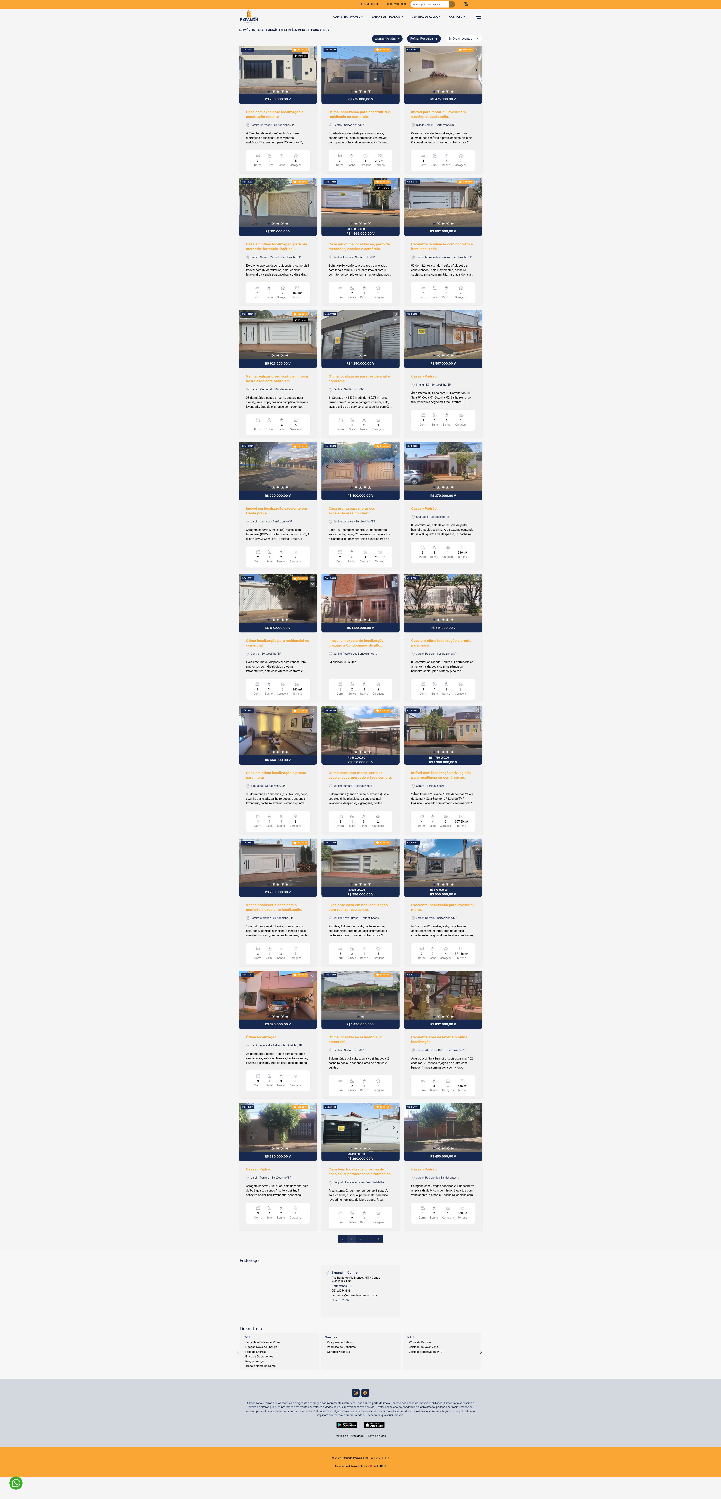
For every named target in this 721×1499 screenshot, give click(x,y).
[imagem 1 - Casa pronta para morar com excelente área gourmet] (360, 466)
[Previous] (245, 70)
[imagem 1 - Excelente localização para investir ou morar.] (443, 863)
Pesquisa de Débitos (340, 1342)
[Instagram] (356, 1393)
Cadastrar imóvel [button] (347, 16)
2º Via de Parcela (420, 1342)
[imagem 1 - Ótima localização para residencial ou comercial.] (278, 598)
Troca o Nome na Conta (260, 1365)
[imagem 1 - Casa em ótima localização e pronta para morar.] (443, 598)
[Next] (311, 70)
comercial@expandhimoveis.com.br (354, 1295)
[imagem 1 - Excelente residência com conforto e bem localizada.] (443, 202)
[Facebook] (365, 1393)
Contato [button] (456, 16)
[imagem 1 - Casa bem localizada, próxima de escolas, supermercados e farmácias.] (360, 1127)
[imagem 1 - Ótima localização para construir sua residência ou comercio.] (360, 70)
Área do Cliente (370, 4)
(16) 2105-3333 (341, 1290)
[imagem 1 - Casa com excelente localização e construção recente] (278, 70)
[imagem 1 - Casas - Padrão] (443, 334)
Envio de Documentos (259, 1356)
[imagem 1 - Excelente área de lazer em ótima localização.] (443, 995)
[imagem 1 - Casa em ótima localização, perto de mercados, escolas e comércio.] (360, 202)
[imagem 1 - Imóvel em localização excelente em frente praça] (278, 466)
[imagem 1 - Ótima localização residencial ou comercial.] (360, 995)
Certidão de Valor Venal (424, 1346)
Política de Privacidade (349, 1435)
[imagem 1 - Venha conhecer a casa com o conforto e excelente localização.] (278, 863)
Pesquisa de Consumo (341, 1346)
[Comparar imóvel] (312, 55)
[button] (466, 4)
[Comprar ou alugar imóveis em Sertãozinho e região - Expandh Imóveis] (257, 17)
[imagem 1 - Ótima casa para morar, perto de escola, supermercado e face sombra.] (360, 730)
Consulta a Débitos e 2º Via (262, 1342)
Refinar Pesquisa (422, 38)
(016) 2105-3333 (397, 4)
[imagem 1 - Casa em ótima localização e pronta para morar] (278, 730)
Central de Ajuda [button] (425, 16)
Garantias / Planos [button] (386, 16)
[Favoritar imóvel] (312, 50)
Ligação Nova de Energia (261, 1346)
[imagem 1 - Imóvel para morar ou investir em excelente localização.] (443, 70)
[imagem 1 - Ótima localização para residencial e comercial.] (360, 334)
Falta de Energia (255, 1351)
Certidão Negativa (338, 1351)
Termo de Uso (377, 1435)
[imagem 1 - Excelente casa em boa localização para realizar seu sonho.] (360, 863)
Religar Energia (254, 1361)
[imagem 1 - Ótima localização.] (278, 995)
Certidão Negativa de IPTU (426, 1351)
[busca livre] (452, 4)
